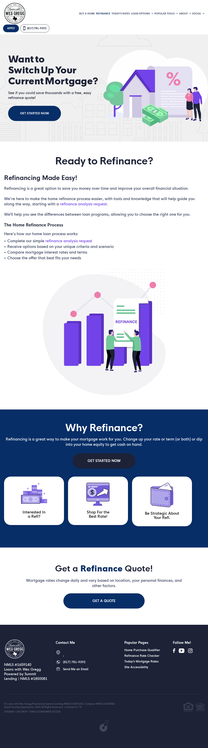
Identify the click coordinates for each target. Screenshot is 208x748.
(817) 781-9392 (37, 28)
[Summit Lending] (14, 13)
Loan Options (141, 13)
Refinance (103, 13)
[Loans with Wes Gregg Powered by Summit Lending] (24, 649)
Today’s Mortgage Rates (141, 661)
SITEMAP (9, 711)
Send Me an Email (75, 669)
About (183, 13)
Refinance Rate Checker (141, 656)
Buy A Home (87, 13)
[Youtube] (181, 651)
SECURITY (22, 711)
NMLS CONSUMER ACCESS (45, 711)
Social (197, 13)
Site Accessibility (136, 667)
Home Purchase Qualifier (142, 650)
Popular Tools (164, 13)
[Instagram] (190, 651)
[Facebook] (174, 651)
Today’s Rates (121, 13)
